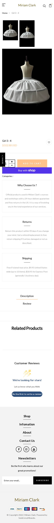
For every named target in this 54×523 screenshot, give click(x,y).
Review (27, 303)
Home (4, 13)
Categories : (7, 176)
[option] (10, 30)
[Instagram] (26, 449)
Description (27, 296)
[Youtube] (34, 449)
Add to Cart (32, 163)
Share (3, 161)
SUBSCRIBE (42, 480)
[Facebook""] (19, 449)
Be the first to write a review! (27, 394)
